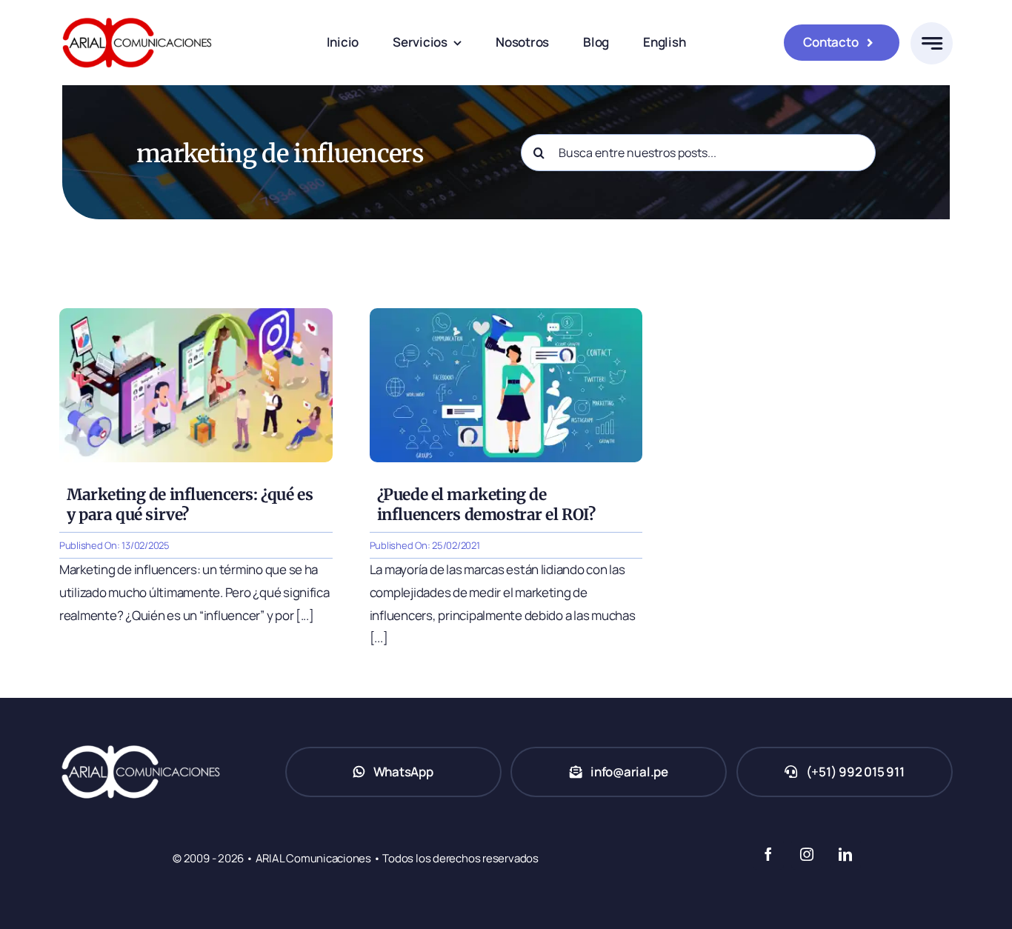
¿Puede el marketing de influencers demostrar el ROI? (486, 505)
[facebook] (768, 854)
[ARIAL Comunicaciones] (137, 13)
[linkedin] (845, 854)
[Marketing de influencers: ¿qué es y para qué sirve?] (196, 314)
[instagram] (806, 854)
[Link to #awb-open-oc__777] (932, 43)
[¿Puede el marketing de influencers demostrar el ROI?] (506, 314)
